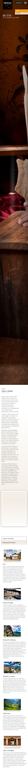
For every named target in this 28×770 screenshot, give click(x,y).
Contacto (19, 2)
